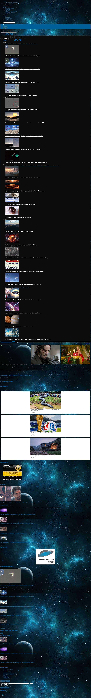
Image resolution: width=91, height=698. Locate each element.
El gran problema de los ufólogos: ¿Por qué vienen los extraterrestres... (18, 514)
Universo (7, 19)
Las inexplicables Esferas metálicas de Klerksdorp (18, 217)
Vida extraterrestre (9, 20)
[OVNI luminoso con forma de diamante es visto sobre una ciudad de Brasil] (12, 66)
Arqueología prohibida (9, 8)
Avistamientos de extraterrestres (11, 2)
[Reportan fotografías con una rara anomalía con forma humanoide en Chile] (12, 120)
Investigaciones (6, 5)
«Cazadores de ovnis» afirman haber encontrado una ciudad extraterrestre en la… (26, 258)
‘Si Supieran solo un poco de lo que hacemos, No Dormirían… (21, 244)
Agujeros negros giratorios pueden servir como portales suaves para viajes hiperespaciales (28, 339)
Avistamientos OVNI (9, 3)
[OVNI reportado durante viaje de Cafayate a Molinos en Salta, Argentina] (12, 133)
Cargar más (2, 628)
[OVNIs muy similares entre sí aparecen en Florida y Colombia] (12, 92)
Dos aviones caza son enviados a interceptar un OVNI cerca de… (21, 82)
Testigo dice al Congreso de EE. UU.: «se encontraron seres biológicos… (23, 299)
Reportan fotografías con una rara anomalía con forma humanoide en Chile (24, 122)
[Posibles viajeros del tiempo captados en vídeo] (3, 530)
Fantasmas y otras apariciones (11, 11)
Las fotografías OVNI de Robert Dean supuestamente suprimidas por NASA (19, 542)
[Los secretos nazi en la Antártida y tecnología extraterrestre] (12, 201)
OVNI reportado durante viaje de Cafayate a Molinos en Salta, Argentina (24, 136)
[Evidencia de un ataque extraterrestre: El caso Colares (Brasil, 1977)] (3, 521)
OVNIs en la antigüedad (10, 4)
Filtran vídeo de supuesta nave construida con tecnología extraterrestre (23, 284)
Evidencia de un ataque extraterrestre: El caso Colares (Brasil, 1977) (17, 523)
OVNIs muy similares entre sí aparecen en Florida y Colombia (21, 95)
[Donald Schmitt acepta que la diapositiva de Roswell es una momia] (10, 500)
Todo (6, 43)
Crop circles (7, 10)
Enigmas (4, 7)
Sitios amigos (5, 27)
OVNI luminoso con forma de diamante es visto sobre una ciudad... (17, 596)
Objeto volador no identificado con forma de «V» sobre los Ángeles (22, 55)
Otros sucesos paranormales (10, 13)
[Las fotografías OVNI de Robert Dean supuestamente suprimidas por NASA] (3, 539)
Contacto (4, 28)
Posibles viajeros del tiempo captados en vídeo (12, 533)
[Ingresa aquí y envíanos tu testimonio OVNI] (45, 564)
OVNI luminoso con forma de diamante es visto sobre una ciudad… (22, 69)
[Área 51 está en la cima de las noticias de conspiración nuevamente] (12, 229)
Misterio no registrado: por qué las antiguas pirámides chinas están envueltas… (25, 191)
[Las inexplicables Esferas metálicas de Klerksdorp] (12, 214)
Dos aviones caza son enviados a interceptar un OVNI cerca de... (16, 606)
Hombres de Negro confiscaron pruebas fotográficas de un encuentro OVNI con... (21, 624)
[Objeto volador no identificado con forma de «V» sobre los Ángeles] (12, 53)
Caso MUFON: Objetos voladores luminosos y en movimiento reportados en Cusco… (27, 162)
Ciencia (4, 15)
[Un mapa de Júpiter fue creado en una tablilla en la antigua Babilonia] (12, 323)
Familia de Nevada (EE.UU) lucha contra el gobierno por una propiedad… (24, 271)
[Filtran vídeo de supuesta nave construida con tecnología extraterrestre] (12, 281)
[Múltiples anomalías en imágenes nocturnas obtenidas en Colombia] (12, 107)
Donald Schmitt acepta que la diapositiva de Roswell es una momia (17, 502)
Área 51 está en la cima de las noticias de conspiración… (19, 231)
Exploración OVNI (4, 377)
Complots (5, 14)
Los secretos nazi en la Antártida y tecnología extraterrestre (20, 204)
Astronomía (7, 17)
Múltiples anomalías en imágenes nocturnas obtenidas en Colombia (22, 109)
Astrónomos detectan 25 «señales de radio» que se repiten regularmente (23, 313)
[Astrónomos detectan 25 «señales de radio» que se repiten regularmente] (12, 310)
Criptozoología (8, 9)
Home (4, 24)
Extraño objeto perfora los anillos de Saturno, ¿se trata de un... (16, 375)
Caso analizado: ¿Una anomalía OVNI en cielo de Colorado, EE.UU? (23, 149)
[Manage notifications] (3, 695)
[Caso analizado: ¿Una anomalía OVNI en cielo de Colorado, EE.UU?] (12, 146)
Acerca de (5, 25)
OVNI (4, 1)
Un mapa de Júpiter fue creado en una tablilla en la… (19, 326)
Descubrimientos (8, 18)
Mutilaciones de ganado (10, 12)
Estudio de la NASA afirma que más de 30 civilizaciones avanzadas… (23, 177)
